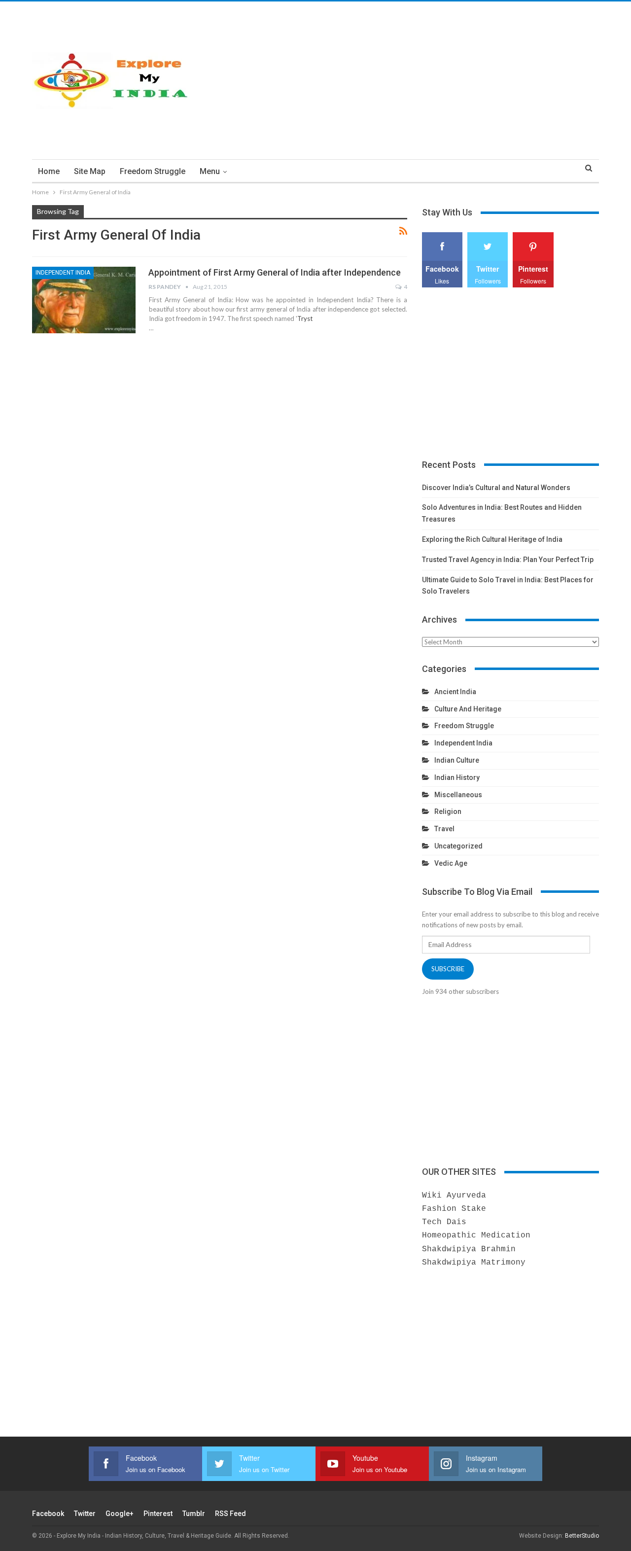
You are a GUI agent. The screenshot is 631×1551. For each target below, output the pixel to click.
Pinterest (158, 1513)
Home (49, 171)
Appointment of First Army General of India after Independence (274, 272)
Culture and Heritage (467, 709)
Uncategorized (458, 846)
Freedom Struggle (152, 171)
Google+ (119, 1513)
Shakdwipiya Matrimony (474, 1262)
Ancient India (455, 692)
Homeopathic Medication (476, 1235)
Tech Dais (444, 1222)
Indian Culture (456, 760)
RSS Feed (230, 1513)
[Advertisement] (412, 80)
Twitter (85, 1513)
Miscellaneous (458, 795)
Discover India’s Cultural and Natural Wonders (496, 488)
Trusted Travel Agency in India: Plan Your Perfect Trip (508, 560)
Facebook (48, 1513)
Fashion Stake (454, 1208)
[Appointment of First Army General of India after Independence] (84, 300)
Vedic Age (450, 863)
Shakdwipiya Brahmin (469, 1249)
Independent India (62, 272)
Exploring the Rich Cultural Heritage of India (492, 539)
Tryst (305, 318)
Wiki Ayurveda (454, 1195)
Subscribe (447, 969)
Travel (444, 829)
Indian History (457, 777)
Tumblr (193, 1513)
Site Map (89, 171)
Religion (447, 811)
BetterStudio (582, 1535)
